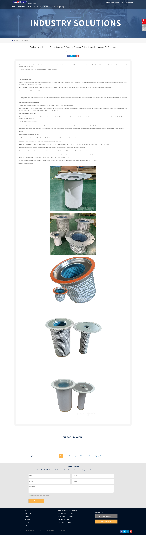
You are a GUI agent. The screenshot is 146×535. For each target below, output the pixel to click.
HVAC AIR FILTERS (63, 519)
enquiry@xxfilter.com (113, 2)
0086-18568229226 (127, 2)
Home (16, 40)
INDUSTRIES (21, 40)
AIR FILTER (28, 513)
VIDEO (27, 522)
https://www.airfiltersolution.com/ (27, 163)
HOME (26, 510)
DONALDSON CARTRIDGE (65, 516)
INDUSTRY (28, 519)
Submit (36, 501)
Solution (27, 40)
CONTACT (28, 525)
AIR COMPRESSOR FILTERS (66, 522)
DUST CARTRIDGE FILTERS (66, 513)
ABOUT (27, 516)
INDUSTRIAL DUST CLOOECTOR (67, 510)
